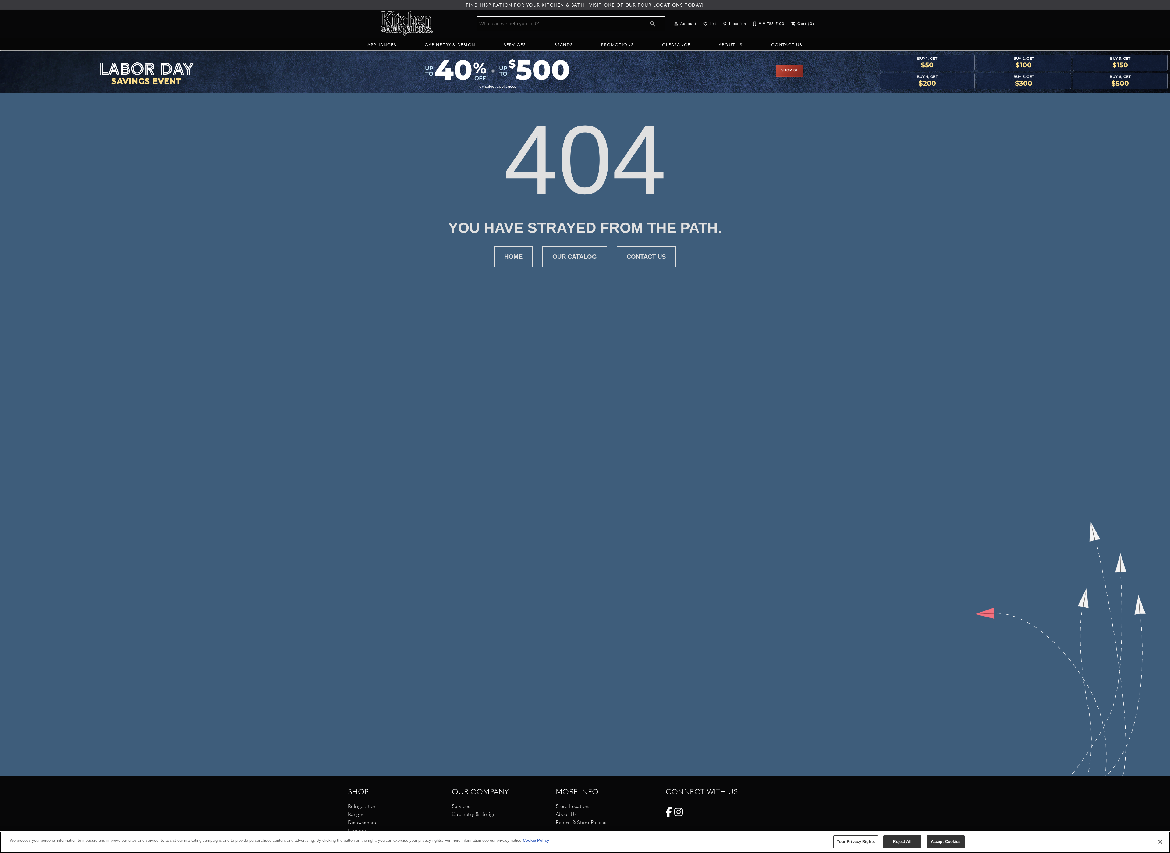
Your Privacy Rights (856, 841)
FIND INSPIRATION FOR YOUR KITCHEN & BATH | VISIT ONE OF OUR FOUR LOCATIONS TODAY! (585, 5)
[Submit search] (652, 23)
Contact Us (787, 45)
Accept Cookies (946, 841)
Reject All (902, 841)
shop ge (790, 70)
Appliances (381, 45)
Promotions (617, 45)
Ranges (356, 813)
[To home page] (407, 24)
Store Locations (573, 805)
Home (513, 256)
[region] (585, 842)
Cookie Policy (536, 840)
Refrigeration (362, 805)
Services (515, 45)
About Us (731, 45)
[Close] (1160, 841)
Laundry (357, 830)
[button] (676, 23)
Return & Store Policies (582, 822)
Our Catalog (574, 256)
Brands (563, 45)
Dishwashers (362, 822)
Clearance (676, 45)
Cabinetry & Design (450, 45)
